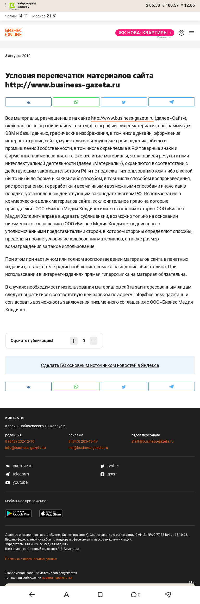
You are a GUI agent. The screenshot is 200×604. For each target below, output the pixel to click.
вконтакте (22, 465)
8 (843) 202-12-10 (19, 441)
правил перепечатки (57, 578)
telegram (20, 474)
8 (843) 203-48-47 (83, 441)
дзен (111, 474)
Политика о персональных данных (31, 559)
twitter (113, 465)
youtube (20, 482)
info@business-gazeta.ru (25, 448)
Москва (39, 16)
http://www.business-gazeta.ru (122, 118)
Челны (11, 16)
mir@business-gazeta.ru (88, 448)
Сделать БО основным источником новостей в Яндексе (100, 365)
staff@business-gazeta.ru (153, 441)
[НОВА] (143, 32)
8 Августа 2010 (17, 56)
